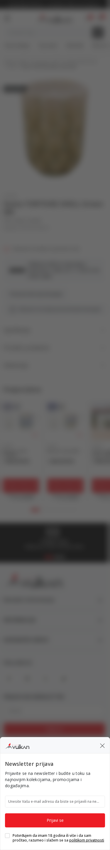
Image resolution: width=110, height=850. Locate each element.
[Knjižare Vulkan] (17, 745)
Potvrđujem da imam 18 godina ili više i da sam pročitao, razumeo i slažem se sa (58, 838)
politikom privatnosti (86, 840)
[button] (102, 745)
